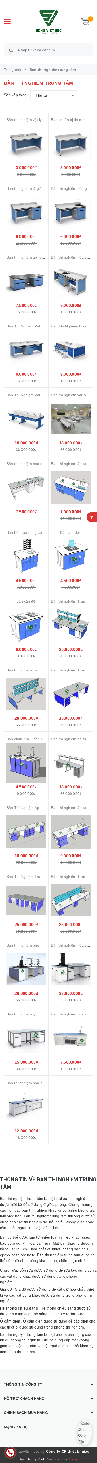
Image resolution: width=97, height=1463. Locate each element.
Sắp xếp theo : (16, 95)
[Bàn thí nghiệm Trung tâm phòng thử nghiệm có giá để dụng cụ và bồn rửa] (71, 900)
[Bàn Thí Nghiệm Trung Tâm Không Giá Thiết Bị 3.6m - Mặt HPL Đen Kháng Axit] (26, 900)
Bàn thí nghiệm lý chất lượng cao (34, 1014)
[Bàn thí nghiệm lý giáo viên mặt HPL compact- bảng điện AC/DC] (26, 212)
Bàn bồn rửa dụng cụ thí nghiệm (33, 532)
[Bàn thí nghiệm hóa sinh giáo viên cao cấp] (71, 1038)
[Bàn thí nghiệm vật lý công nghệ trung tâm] (71, 419)
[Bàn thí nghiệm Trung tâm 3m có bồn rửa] (71, 625)
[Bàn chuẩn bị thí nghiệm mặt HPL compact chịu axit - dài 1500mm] (71, 144)
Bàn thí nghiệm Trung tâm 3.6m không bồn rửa (45, 670)
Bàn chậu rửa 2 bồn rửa (26, 739)
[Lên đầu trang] (86, 1447)
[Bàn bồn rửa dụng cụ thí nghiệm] (26, 556)
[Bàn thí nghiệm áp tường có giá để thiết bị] (71, 763)
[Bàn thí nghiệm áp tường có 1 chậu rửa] (71, 832)
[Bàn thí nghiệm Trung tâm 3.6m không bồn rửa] (26, 694)
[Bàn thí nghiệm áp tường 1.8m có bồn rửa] (71, 488)
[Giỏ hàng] (85, 21)
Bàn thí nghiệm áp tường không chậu (37, 257)
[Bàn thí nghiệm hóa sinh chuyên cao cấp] (71, 969)
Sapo (73, 1459)
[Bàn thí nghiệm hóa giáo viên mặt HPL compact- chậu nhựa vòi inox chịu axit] (71, 212)
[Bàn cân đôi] (26, 625)
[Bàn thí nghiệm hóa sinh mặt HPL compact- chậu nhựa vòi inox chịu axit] (71, 281)
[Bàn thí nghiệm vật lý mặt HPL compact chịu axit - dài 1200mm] (26, 144)
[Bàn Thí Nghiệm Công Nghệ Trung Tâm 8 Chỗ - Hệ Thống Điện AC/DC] (71, 350)
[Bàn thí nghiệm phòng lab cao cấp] (26, 969)
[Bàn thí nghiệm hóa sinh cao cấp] (26, 1107)
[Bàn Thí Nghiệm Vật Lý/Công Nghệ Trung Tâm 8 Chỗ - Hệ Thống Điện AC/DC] (26, 419)
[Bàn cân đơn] (71, 556)
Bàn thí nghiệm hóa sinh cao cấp (33, 1083)
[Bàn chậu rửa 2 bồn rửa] (26, 763)
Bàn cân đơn (70, 532)
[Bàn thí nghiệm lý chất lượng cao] (26, 1038)
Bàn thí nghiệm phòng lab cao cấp (35, 945)
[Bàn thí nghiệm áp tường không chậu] (26, 281)
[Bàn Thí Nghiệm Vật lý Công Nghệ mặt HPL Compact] (26, 350)
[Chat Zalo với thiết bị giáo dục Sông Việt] (85, 1432)
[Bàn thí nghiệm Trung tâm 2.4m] (71, 694)
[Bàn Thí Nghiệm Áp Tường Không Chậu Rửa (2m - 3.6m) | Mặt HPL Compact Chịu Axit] (26, 832)
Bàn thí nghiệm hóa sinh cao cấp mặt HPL (41, 464)
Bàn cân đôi (26, 601)
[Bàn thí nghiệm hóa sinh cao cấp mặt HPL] (26, 488)
